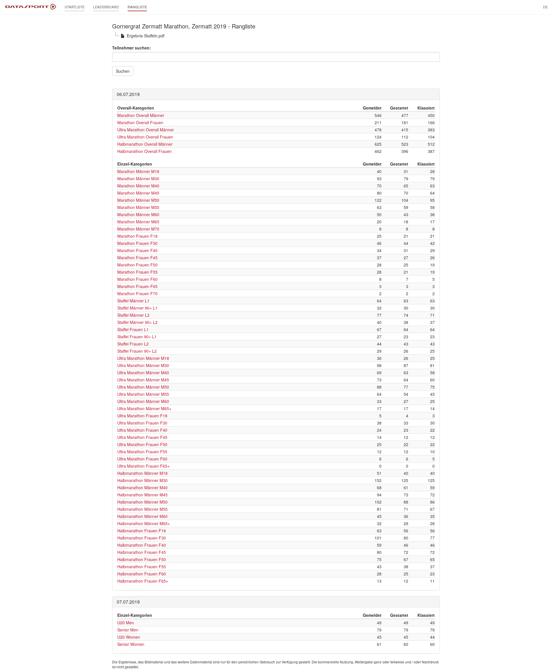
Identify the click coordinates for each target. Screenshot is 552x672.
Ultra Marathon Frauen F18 (142, 415)
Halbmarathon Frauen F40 (141, 545)
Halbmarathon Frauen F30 (141, 538)
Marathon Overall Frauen (140, 122)
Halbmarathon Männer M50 (142, 502)
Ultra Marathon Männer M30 (143, 365)
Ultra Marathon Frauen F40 (142, 430)
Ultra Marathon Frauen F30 (142, 423)
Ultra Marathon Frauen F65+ (143, 466)
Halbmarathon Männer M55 (142, 509)
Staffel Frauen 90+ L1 (137, 336)
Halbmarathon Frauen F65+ (142, 581)
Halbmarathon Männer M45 (142, 495)
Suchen (123, 71)
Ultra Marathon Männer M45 (143, 380)
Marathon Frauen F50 (137, 265)
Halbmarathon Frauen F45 (141, 552)
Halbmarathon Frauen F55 (141, 566)
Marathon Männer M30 (138, 178)
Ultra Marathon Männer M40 (143, 372)
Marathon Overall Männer (140, 115)
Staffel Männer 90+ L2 (137, 322)
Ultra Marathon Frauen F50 (142, 444)
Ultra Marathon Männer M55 (143, 394)
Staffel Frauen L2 (133, 344)
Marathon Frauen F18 (137, 236)
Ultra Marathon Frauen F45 (142, 437)
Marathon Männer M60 (138, 214)
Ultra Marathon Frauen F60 (142, 459)
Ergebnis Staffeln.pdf (145, 36)
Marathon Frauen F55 (137, 272)
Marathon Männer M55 (138, 207)
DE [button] (545, 7)
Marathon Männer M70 (138, 229)
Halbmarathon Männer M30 (142, 480)
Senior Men (127, 630)
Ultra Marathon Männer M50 (143, 387)
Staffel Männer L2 (133, 315)
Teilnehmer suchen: (131, 48)
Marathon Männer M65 (138, 221)
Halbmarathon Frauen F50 (141, 559)
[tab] (276, 94)
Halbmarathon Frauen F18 (141, 530)
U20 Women (128, 637)
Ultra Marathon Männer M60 (143, 401)
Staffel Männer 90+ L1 (137, 308)
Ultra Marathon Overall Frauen (145, 137)
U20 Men (125, 622)
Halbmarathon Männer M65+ (143, 523)
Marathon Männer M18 (138, 171)
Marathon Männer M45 (138, 193)
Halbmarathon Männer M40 (142, 487)
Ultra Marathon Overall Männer (145, 130)
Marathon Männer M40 (138, 186)
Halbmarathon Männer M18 (142, 473)
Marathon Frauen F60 (137, 279)
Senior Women (130, 644)
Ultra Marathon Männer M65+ (144, 408)
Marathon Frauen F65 (137, 286)
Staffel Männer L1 (133, 301)
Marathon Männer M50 (138, 200)
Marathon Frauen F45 (137, 257)
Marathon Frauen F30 (137, 243)
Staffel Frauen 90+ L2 (137, 351)
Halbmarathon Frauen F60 (141, 574)
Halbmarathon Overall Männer (144, 144)
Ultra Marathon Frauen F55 (142, 451)
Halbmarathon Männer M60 (142, 516)
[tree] (276, 35)
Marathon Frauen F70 (137, 293)
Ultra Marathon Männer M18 (143, 358)
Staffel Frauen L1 (133, 329)
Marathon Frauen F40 (137, 250)
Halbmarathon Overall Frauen (144, 151)
